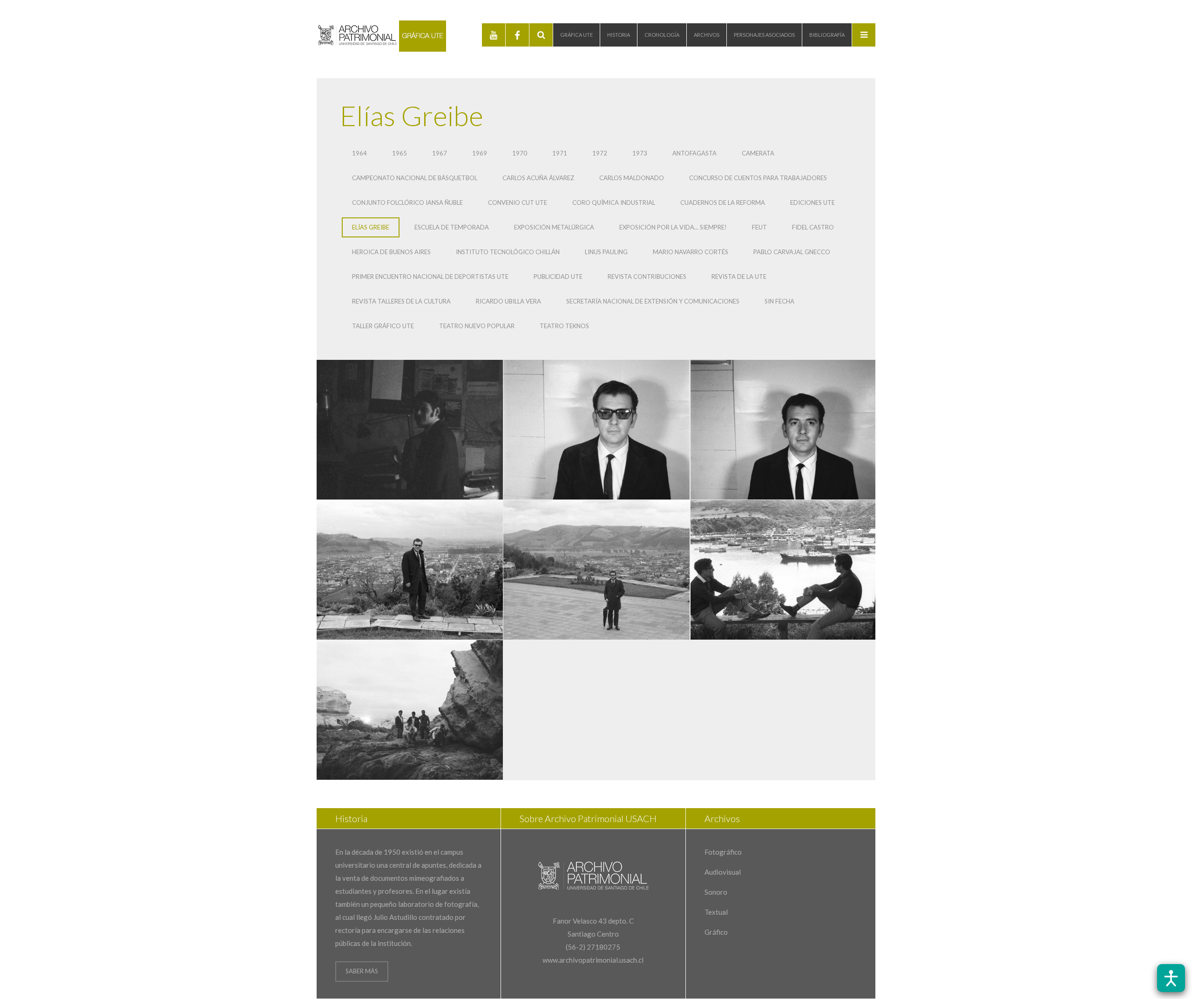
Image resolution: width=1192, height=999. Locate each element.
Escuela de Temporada (451, 227)
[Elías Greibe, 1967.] (596, 430)
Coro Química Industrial (613, 202)
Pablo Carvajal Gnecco (791, 252)
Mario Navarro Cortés (690, 252)
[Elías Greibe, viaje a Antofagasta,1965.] (410, 570)
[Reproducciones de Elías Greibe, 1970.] (410, 430)
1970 (519, 153)
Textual (716, 912)
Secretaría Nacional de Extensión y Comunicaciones (652, 301)
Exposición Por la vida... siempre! (673, 227)
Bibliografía (827, 35)
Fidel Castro (813, 227)
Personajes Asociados (764, 35)
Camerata (758, 153)
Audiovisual (722, 872)
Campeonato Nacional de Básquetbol (414, 178)
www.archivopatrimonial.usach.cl (592, 960)
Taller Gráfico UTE (383, 326)
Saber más (361, 971)
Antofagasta (694, 153)
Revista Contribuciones (647, 276)
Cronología (661, 35)
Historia (618, 35)
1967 (439, 153)
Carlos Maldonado (631, 178)
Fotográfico (723, 852)
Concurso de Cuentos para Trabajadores (758, 178)
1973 (639, 153)
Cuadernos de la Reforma (722, 202)
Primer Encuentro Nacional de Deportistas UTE (430, 276)
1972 (599, 153)
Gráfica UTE (576, 35)
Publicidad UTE (558, 276)
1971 (559, 153)
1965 (399, 153)
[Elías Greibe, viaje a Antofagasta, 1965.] (596, 570)
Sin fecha (779, 301)
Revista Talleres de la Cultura (401, 301)
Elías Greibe (370, 227)
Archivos (706, 35)
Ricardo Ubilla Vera (508, 301)
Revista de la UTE (738, 276)
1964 (359, 153)
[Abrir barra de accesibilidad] (1171, 978)
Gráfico (716, 932)
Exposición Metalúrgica (554, 227)
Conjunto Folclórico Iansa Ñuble (407, 202)
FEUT (759, 227)
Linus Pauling (606, 252)
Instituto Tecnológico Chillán (508, 252)
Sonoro (715, 892)
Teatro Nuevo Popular (477, 326)
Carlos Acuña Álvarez (538, 178)
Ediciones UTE (812, 202)
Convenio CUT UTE (517, 202)
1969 (479, 153)
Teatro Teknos (564, 326)
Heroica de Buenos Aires (391, 252)
